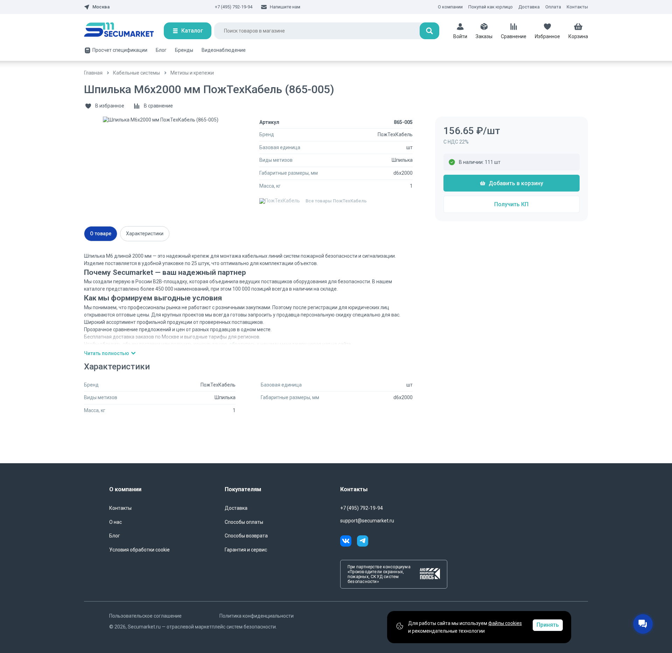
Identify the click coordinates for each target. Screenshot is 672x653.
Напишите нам (285, 6)
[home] (124, 30)
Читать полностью (106, 353)
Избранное (547, 36)
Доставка (529, 6)
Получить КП (511, 204)
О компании (450, 6)
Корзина (578, 36)
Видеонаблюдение (224, 50)
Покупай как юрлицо (490, 6)
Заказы (484, 36)
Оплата (553, 6)
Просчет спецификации (119, 50)
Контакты (577, 6)
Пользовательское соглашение (145, 616)
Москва (101, 7)
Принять (548, 624)
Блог (161, 50)
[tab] (100, 233)
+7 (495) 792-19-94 (233, 6)
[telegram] (362, 542)
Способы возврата (246, 536)
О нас (115, 522)
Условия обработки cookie (139, 550)
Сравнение (513, 36)
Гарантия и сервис (246, 550)
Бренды (184, 50)
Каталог (192, 30)
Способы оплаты (244, 522)
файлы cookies (505, 623)
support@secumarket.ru (367, 520)
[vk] (348, 542)
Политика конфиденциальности (256, 616)
